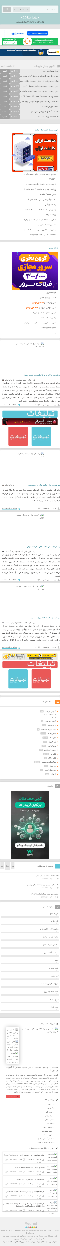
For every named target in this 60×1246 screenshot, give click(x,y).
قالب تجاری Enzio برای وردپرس (47, 875)
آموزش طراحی (50, 711)
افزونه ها (53, 737)
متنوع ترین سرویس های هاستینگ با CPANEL (40, 177)
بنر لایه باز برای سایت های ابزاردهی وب (44, 485)
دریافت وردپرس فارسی (44, 1142)
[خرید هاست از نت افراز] (30, 425)
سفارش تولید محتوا (50, 944)
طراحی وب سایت (50, 1241)
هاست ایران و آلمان (48, 297)
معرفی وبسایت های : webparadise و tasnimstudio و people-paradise (29, 91)
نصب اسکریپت (47, 1131)
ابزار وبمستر (51, 725)
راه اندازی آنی (50, 204)
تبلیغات (50, 1104)
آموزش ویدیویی (50, 721)
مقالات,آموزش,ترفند (49, 762)
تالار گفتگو (48, 1120)
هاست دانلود (7, 1241)
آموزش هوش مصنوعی (49, 983)
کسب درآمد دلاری (51, 952)
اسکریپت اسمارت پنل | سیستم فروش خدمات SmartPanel (24, 1155)
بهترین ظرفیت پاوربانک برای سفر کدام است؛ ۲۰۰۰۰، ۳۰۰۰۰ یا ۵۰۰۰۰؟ (30, 76)
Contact (32, 1230)
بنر (13, 380)
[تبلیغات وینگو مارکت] (30, 858)
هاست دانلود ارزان (51, 991)
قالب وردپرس (53, 968)
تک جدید (54, 976)
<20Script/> (30, 18)
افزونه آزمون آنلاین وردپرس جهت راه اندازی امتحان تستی (25, 1191)
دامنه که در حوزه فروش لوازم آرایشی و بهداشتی (39, 101)
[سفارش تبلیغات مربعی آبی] (41, 445)
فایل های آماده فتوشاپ (25, 380)
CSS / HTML (49, 714)
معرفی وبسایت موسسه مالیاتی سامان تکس (40, 86)
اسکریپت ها (52, 733)
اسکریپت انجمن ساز (50, 71)
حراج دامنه (54, 999)
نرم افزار (53, 766)
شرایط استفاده (47, 1135)
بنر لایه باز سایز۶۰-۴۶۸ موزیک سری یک (44, 617)
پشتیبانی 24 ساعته (48, 317)
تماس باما (49, 1112)
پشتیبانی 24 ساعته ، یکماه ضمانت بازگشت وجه (40, 212)
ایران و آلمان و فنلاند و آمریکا (44, 312)
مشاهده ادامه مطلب (9, 404)
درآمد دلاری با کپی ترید (49, 929)
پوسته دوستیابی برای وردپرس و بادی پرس (30, 1179)
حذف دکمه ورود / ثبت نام (48, 116)
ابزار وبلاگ (48, 1116)
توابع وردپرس (47, 1127)
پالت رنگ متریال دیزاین (44, 1138)
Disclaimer (30, 1233)
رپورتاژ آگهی (52, 746)
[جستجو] (7, 9)
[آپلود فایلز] (30, 36)
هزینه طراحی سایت (50, 937)
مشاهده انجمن (6, 66)
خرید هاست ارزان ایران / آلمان (46, 130)
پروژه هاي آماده (50, 770)
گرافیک (8, 380)
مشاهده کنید (12, 1096)
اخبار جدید (54, 960)
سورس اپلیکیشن (50, 750)
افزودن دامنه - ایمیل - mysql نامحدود (41, 184)
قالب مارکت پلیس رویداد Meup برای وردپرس (42, 885)
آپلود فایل (54, 1007)
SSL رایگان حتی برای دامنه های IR (42, 199)
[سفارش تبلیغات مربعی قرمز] (18, 445)
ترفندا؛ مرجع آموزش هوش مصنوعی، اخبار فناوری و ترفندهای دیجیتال (30, 81)
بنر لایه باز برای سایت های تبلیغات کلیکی (43, 546)
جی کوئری (52, 742)
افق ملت (54, 921)
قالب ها (53, 754)
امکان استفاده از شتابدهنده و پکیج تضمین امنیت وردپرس (40, 222)
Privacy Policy (47, 1230)
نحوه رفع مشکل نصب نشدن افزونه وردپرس (29, 1167)
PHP (52, 717)
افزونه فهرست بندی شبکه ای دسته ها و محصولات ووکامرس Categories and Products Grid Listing (23, 1205)
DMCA (38, 1230)
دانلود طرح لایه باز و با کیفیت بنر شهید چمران (41, 375)
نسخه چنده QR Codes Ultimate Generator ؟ (39, 96)
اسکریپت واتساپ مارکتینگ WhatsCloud (44, 894)
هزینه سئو (54, 913)
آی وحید (40, 1241)
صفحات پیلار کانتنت (50, 106)
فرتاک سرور (53, 248)
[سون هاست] (30, 44)
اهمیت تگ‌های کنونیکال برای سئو (44, 111)
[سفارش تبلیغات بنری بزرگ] (30, 417)
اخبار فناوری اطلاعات (48, 729)
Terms (56, 1230)
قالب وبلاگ (52, 758)
